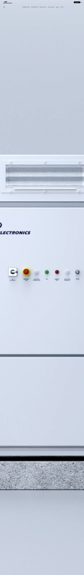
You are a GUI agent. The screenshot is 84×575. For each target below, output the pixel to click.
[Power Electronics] (7, 4)
